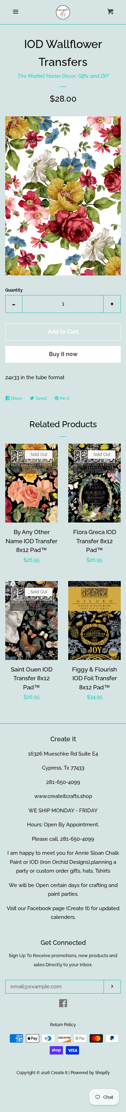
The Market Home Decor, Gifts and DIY (63, 76)
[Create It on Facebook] (63, 1005)
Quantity (14, 290)
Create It (59, 1072)
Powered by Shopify (90, 1072)
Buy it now (63, 354)
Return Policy (63, 1024)
